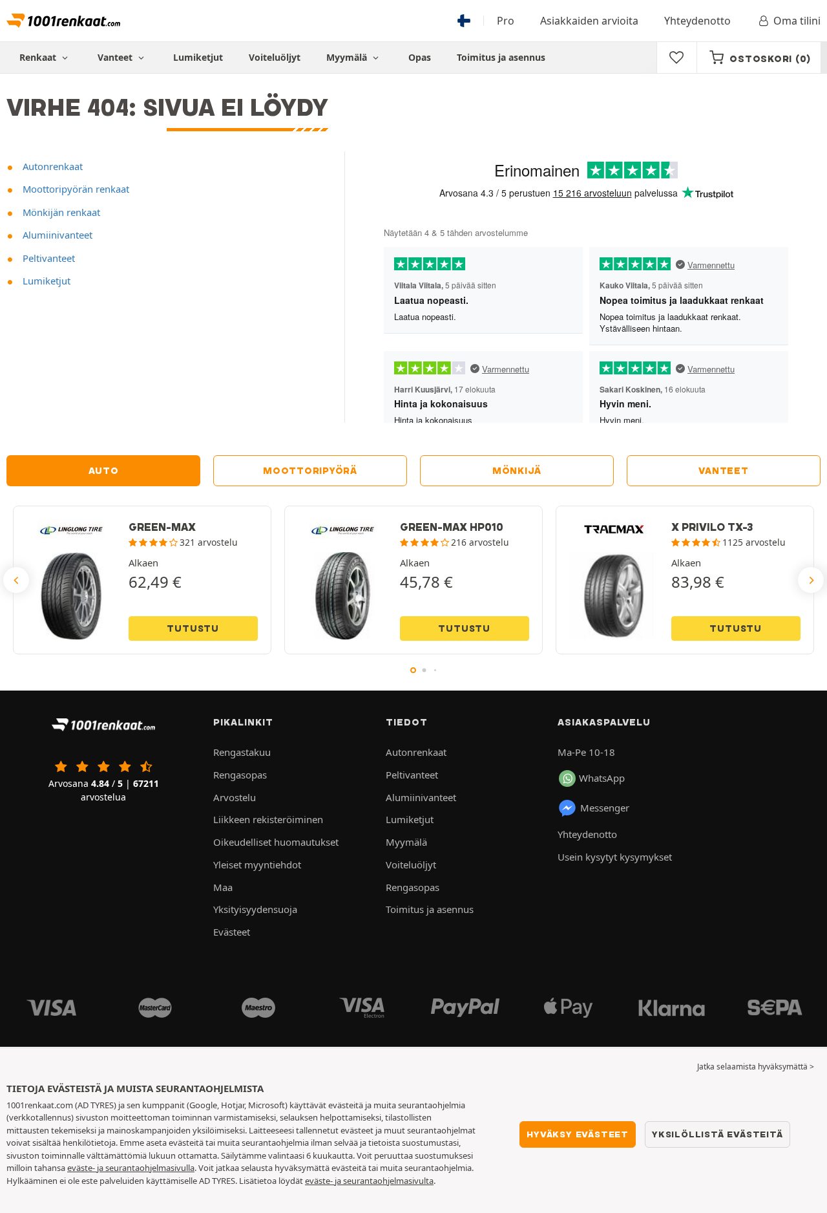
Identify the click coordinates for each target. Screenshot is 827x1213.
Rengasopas (240, 774)
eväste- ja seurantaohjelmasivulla (130, 1168)
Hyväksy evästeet (578, 1134)
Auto (104, 471)
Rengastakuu (242, 752)
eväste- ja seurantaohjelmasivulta (369, 1180)
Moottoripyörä (310, 471)
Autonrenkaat (51, 166)
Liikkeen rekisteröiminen (268, 819)
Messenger (604, 807)
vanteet (723, 471)
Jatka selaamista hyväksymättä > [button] (755, 1066)
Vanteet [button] (116, 57)
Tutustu (193, 628)
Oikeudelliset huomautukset (276, 841)
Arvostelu (234, 797)
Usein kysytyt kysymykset (615, 856)
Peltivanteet (47, 258)
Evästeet (231, 931)
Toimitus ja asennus (501, 57)
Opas (419, 57)
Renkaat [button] (39, 57)
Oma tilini (797, 21)
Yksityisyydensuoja (255, 909)
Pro (505, 21)
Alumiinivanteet (56, 234)
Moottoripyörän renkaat (74, 188)
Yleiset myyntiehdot (257, 864)
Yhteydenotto (697, 21)
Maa (223, 887)
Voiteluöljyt (274, 57)
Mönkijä (516, 471)
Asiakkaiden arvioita (589, 21)
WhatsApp (602, 777)
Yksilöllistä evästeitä (717, 1134)
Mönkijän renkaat (60, 212)
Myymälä (348, 57)
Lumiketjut (198, 57)
